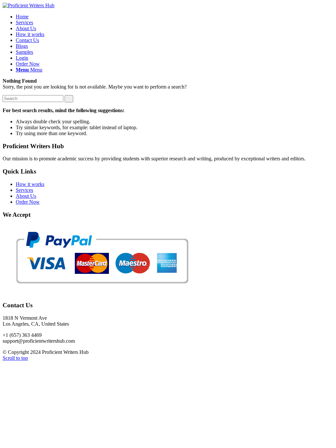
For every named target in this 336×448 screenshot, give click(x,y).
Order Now (28, 202)
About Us (26, 196)
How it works (30, 184)
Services (24, 190)
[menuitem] (22, 16)
